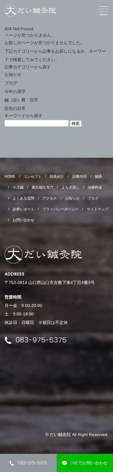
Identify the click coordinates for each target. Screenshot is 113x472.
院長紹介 (57, 176)
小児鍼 (18, 187)
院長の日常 (15, 108)
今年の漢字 (15, 91)
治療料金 (95, 187)
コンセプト (33, 176)
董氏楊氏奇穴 (42, 187)
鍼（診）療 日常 (21, 99)
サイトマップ (97, 209)
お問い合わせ (23, 220)
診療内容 (79, 176)
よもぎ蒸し (70, 187)
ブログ (11, 83)
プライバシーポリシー (60, 209)
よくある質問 (23, 198)
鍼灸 (98, 176)
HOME (10, 176)
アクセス (49, 198)
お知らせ (13, 74)
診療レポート (23, 209)
